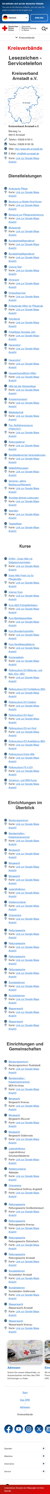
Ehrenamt (14, 279)
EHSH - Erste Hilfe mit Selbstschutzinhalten (20, 560)
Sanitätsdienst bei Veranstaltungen (27, 455)
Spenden (13, 510)
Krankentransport (18, 399)
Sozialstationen (17, 982)
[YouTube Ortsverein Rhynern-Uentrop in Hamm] (18, 1429)
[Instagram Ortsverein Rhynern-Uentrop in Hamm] (29, 1429)
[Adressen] (25, 1351)
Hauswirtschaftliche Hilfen (22, 373)
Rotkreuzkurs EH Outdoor (22, 702)
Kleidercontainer (17, 902)
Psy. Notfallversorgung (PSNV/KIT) (21, 426)
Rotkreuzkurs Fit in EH (21, 767)
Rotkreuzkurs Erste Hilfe (22, 754)
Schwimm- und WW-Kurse (23, 780)
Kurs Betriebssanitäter (20, 618)
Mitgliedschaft (16, 412)
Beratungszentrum (18, 820)
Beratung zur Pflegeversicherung (26, 214)
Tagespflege (15, 523)
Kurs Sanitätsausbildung (22, 644)
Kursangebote (16, 657)
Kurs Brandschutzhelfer (21, 631)
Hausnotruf (14, 345)
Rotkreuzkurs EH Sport (21, 715)
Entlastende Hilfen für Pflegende (26, 305)
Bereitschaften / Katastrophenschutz (19, 835)
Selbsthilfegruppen (19, 468)
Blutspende (15, 227)
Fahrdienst (14, 318)
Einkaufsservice (17, 292)
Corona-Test (15, 266)
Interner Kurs (16, 592)
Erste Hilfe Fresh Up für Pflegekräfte (21, 577)
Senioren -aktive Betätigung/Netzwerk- (20, 482)
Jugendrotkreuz (17, 889)
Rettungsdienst (17, 441)
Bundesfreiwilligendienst (21, 240)
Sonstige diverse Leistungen (24, 497)
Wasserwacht (16, 1008)
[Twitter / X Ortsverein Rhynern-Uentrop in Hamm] (39, 1429)
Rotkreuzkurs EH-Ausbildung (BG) (27, 741)
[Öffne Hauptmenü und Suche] (44, 29)
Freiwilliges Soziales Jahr (22, 332)
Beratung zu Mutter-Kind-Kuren (25, 201)
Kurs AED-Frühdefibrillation (23, 605)
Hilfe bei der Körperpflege (22, 386)
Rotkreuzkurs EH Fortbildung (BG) (27, 689)
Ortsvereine (15, 915)
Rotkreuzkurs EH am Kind (22, 728)
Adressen (13, 1367)
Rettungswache (17, 930)
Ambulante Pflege (18, 188)
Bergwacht (14, 850)
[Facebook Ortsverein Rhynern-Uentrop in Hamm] (8, 1429)
